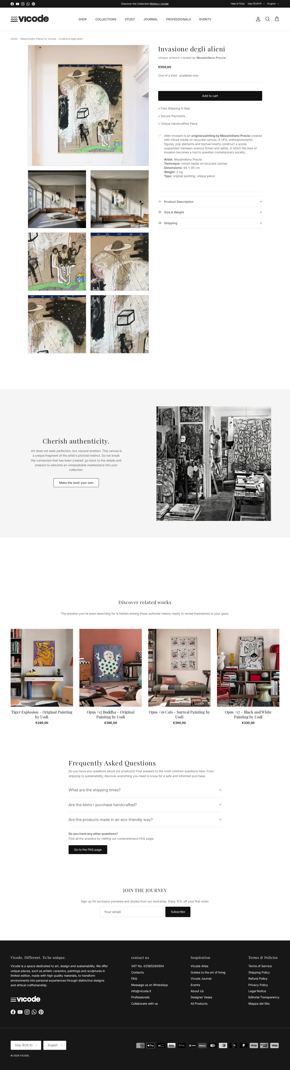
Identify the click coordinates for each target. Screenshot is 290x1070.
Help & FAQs (238, 3)
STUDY (130, 19)
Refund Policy (257, 978)
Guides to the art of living (208, 972)
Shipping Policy (259, 972)
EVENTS (205, 19)
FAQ (134, 978)
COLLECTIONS (105, 19)
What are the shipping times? (95, 789)
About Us (197, 991)
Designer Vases (201, 997)
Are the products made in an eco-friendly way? (111, 819)
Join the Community (131, 3)
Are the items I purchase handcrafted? (103, 804)
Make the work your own (76, 482)
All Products (199, 1003)
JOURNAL (151, 19)
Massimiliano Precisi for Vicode (38, 39)
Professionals (140, 997)
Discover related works (145, 602)
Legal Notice (257, 991)
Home (14, 39)
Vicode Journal (201, 978)
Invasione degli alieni (71, 39)
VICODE (24, 1055)
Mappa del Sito (259, 1003)
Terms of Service (260, 966)
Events (195, 985)
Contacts (137, 972)
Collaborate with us (144, 1003)
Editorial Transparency (263, 997)
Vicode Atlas (199, 966)
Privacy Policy (258, 985)
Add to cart (210, 96)
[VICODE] (30, 19)
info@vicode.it (141, 991)
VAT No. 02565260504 (147, 966)
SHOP (83, 19)
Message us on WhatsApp (149, 985)
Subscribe (178, 911)
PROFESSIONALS (178, 19)
